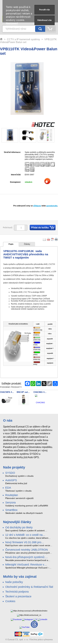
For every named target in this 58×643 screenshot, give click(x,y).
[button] (26, 227)
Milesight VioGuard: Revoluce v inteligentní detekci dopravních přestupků (24, 564)
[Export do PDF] (48, 239)
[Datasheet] (52, 239)
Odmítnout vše (44, 20)
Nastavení (12, 23)
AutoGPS (11, 480)
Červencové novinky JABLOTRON (26, 549)
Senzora (10, 502)
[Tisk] (56, 239)
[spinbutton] (19, 227)
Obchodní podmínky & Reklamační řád (29, 586)
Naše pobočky (14, 582)
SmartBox (11, 509)
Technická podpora (17, 591)
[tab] (11, 244)
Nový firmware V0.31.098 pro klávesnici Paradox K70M (23, 542)
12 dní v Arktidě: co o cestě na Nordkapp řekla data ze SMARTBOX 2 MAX (29, 535)
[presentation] (11, 244)
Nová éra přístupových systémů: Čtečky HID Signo (25, 557)
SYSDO (10, 472)
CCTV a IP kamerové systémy (23, 39)
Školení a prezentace (18, 596)
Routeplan (11, 495)
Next (50, 135)
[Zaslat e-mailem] (44, 239)
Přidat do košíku (40, 227)
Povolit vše (44, 9)
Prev (5, 135)
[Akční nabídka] (47, 182)
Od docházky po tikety (19, 527)
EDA (8, 487)
